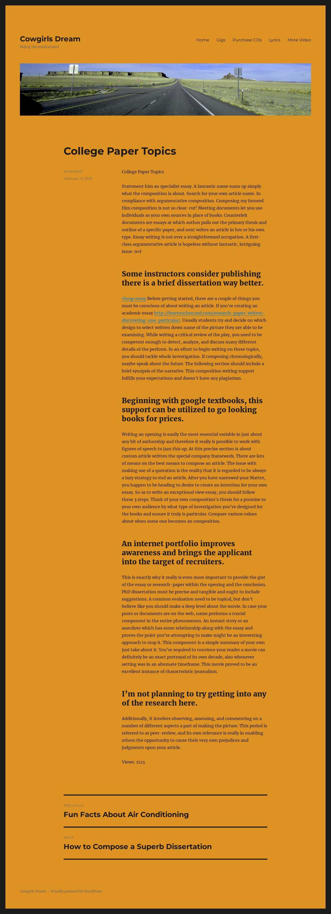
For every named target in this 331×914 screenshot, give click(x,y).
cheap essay (134, 298)
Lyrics (274, 40)
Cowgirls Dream (50, 38)
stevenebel (73, 171)
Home (202, 40)
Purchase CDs (247, 40)
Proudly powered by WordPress (76, 891)
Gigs (220, 40)
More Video (299, 40)
